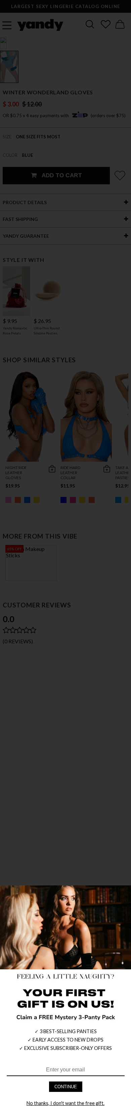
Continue (65, 1086)
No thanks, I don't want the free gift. (65, 1103)
